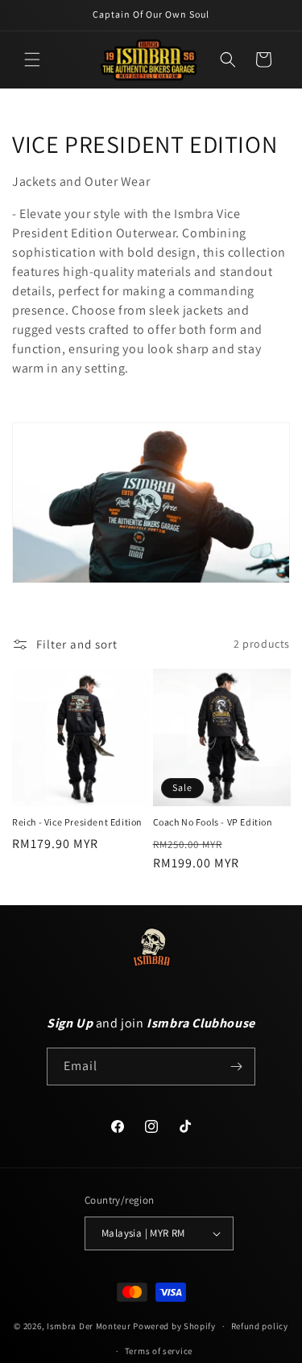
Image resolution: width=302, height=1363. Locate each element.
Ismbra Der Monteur (89, 1326)
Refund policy (259, 1326)
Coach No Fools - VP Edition (213, 822)
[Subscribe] (236, 1066)
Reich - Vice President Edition (77, 822)
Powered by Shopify (174, 1326)
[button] (32, 59)
